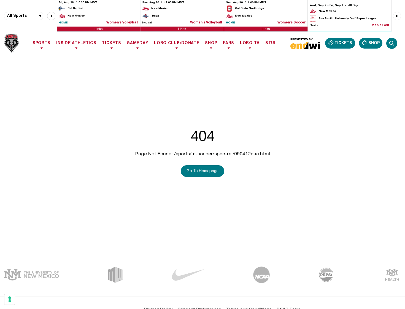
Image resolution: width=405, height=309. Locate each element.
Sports (41, 43)
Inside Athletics (76, 43)
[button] (51, 16)
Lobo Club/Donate (176, 43)
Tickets (111, 43)
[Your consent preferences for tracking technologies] (9, 299)
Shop (211, 43)
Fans (228, 43)
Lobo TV (250, 43)
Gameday (137, 43)
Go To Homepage (202, 171)
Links (98, 28)
